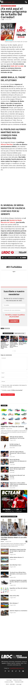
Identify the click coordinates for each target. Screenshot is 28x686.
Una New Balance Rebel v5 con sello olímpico (14, 538)
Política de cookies (17, 680)
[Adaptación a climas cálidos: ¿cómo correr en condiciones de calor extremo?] (5, 484)
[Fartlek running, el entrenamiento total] (5, 446)
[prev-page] (13, 351)
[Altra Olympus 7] (5, 605)
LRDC (3, 19)
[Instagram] (12, 671)
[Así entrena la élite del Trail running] (5, 477)
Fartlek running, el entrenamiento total (15, 444)
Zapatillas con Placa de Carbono (12, 427)
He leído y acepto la (12, 390)
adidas (2, 424)
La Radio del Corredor (5, 5)
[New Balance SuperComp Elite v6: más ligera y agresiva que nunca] (5, 552)
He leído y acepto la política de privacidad (15, 316)
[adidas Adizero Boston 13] (5, 559)
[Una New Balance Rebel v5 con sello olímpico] (14, 527)
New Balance (3, 535)
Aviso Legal (9, 680)
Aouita (2, 541)
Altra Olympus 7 (14, 603)
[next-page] (15, 351)
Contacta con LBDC (9, 682)
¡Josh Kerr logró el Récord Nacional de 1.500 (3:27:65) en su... (18, 453)
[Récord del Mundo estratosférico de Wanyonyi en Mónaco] (5, 462)
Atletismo (3, 341)
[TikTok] (16, 671)
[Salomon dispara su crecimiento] (5, 613)
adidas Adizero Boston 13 (16, 557)
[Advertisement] (14, 187)
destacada (7, 328)
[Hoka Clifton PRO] (5, 598)
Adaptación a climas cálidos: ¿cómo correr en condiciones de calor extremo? (18, 484)
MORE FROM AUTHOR (19, 333)
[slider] (24, 257)
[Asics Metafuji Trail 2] (5, 567)
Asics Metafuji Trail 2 (15, 565)
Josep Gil (3, 428)
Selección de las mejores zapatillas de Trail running (17, 437)
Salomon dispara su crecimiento (18, 610)
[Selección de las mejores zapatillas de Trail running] (5, 438)
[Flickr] (9, 671)
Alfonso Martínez (7, 144)
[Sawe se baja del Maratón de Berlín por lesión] (23, 339)
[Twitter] (19, 671)
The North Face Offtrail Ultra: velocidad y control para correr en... (18, 574)
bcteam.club (18, 665)
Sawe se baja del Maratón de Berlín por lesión (23, 343)
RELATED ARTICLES (8, 333)
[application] (14, 257)
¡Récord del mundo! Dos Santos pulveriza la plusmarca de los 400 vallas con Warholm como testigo (5, 345)
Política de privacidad (17, 390)
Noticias (13, 5)
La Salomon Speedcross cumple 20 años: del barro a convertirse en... (18, 582)
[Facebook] (5, 671)
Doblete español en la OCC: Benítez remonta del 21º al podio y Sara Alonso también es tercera (14, 345)
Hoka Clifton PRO (14, 595)
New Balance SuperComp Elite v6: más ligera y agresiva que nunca (18, 551)
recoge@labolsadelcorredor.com (17, 668)
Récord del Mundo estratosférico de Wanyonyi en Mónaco (18, 461)
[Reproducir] (3, 257)
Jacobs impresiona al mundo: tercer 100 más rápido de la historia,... (18, 469)
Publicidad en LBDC (19, 682)
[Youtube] (23, 671)
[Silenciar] (21, 257)
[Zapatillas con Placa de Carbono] (14, 416)
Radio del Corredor (17, 66)
